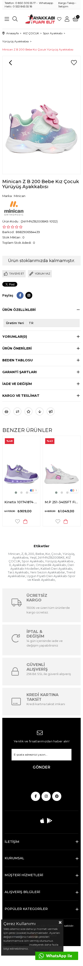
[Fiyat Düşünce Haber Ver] (40, 411)
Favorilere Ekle (17, 521)
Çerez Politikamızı (16, 944)
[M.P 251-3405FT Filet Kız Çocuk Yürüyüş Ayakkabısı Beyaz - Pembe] (61, 465)
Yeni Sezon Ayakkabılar (47, 572)
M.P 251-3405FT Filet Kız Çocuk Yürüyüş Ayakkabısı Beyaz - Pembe (62, 502)
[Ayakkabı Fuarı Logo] (40, 19)
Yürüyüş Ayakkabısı (59, 561)
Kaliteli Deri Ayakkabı (56, 568)
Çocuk (56, 554)
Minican (14, 554)
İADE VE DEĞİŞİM (17, 384)
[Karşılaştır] (17, 411)
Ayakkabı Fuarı (23, 565)
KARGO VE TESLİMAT (20, 396)
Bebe (40, 554)
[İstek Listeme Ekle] (6, 411)
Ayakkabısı (20, 557)
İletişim (63, 6)
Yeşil (33, 557)
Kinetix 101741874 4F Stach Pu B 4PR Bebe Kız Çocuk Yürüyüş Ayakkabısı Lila (21, 502)
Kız (47, 554)
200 (31, 554)
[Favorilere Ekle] (73, 62)
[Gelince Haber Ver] (51, 411)
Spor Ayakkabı (33, 561)
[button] (16, 492)
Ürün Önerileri (17, 348)
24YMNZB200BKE (51, 557)
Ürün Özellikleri (19, 310)
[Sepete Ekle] (25, 521)
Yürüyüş (68, 554)
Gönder (41, 767)
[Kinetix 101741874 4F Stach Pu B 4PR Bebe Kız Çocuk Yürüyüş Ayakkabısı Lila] (21, 465)
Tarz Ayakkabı (18, 572)
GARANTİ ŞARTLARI (19, 372)
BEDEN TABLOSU (17, 360)
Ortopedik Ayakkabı (51, 565)
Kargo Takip (66, 3)
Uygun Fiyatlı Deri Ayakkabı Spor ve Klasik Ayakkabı (51, 577)
